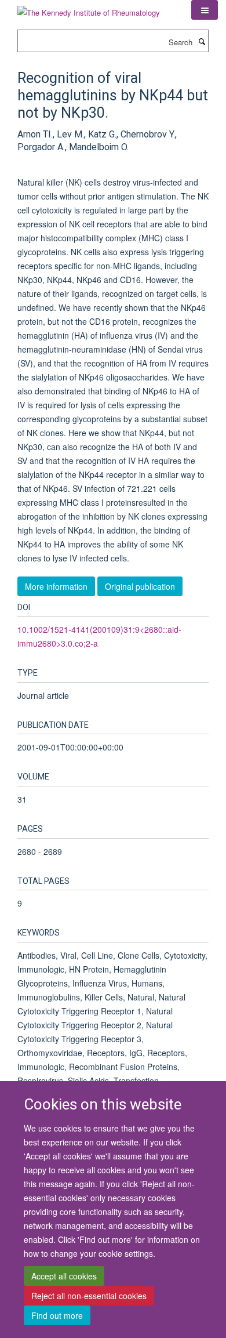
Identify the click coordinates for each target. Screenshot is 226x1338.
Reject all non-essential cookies (89, 1295)
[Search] (201, 41)
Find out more (57, 1315)
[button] (204, 10)
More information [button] (56, 586)
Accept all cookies (64, 1276)
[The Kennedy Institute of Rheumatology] (88, 8)
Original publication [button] (140, 586)
